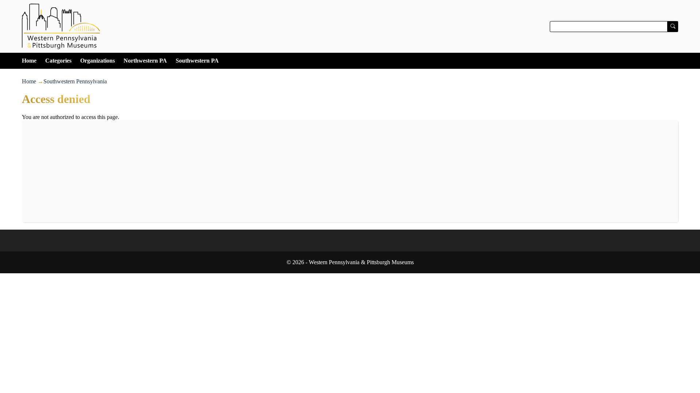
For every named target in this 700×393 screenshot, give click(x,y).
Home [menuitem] (29, 60)
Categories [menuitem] (58, 60)
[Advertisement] (350, 171)
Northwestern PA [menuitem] (145, 60)
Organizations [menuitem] (97, 60)
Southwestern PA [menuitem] (197, 60)
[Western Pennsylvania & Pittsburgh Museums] (350, 26)
